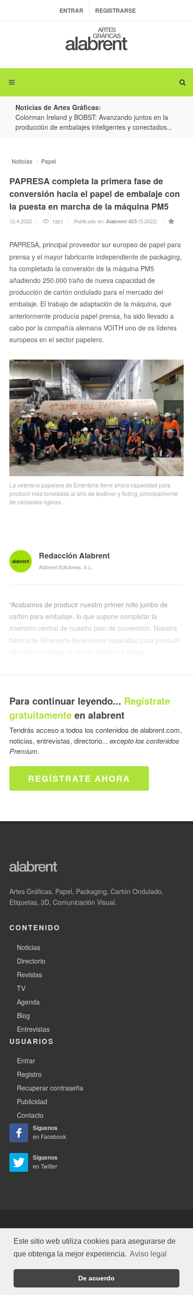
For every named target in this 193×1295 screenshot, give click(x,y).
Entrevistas (33, 1029)
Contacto (30, 1115)
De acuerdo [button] (96, 1278)
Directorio (31, 960)
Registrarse (115, 10)
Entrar (71, 10)
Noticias (22, 161)
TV (21, 988)
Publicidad (32, 1101)
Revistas (29, 974)
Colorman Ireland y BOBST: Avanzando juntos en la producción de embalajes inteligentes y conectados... (93, 122)
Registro (29, 1074)
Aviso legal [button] (148, 1254)
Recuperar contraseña (50, 1087)
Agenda (28, 1001)
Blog (23, 1015)
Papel (48, 161)
